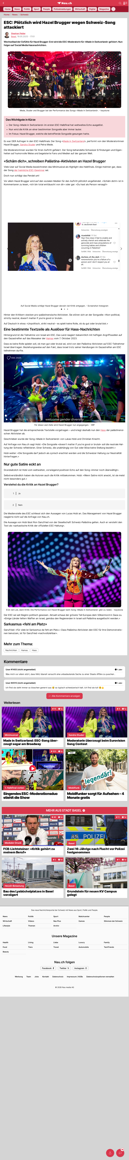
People (107, 916)
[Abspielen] (7, 420)
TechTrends (109, 947)
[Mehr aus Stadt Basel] (64, 810)
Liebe (55, 942)
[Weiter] (121, 249)
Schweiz (24, 14)
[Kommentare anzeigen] (120, 1153)
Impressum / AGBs (75, 977)
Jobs (37, 977)
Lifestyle (6, 926)
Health (5, 942)
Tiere (30, 947)
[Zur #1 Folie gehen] (61, 309)
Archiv (56, 926)
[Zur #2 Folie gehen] (64, 309)
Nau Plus (57, 921)
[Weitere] (113, 9)
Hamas (49, 338)
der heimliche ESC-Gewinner (29, 170)
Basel (13, 36)
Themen (31, 926)
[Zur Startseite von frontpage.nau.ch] (64, 3)
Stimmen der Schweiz (113, 921)
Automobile (84, 947)
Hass (103, 430)
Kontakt (45, 977)
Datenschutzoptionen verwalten (100, 977)
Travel (56, 947)
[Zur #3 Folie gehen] (67, 309)
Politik (31, 916)
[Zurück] (3, 3)
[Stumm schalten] (11, 420)
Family (107, 942)
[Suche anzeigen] (120, 3)
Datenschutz (57, 977)
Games (82, 921)
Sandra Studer (27, 144)
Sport (55, 916)
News (15, 14)
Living (30, 942)
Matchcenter (84, 916)
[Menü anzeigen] (125, 3)
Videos (31, 921)
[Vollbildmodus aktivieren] (122, 420)
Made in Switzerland (74, 141)
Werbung (19, 977)
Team (28, 977)
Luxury (82, 942)
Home (6, 14)
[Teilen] (110, 1153)
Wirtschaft (7, 921)
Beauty (6, 952)
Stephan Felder (18, 33)
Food (5, 947)
